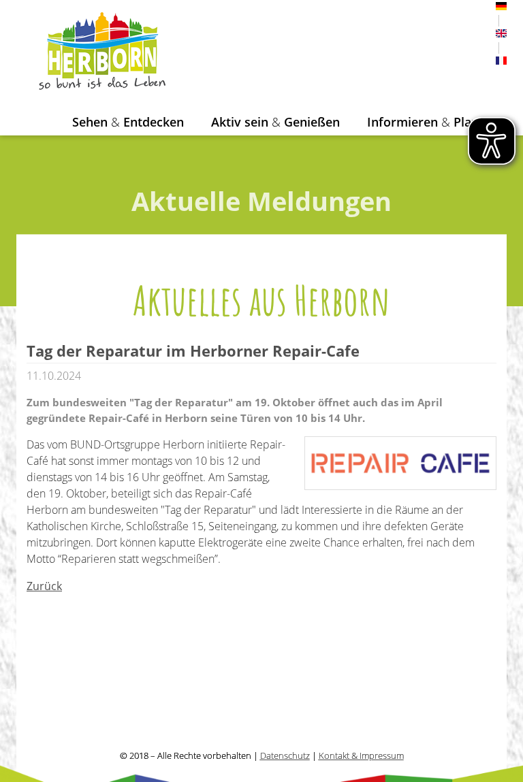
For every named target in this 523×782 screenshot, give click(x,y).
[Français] (501, 60)
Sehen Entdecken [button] (128, 122)
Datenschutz (285, 755)
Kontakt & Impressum (361, 755)
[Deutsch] (501, 6)
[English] (501, 33)
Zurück (44, 586)
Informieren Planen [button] (430, 122)
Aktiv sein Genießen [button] (275, 122)
